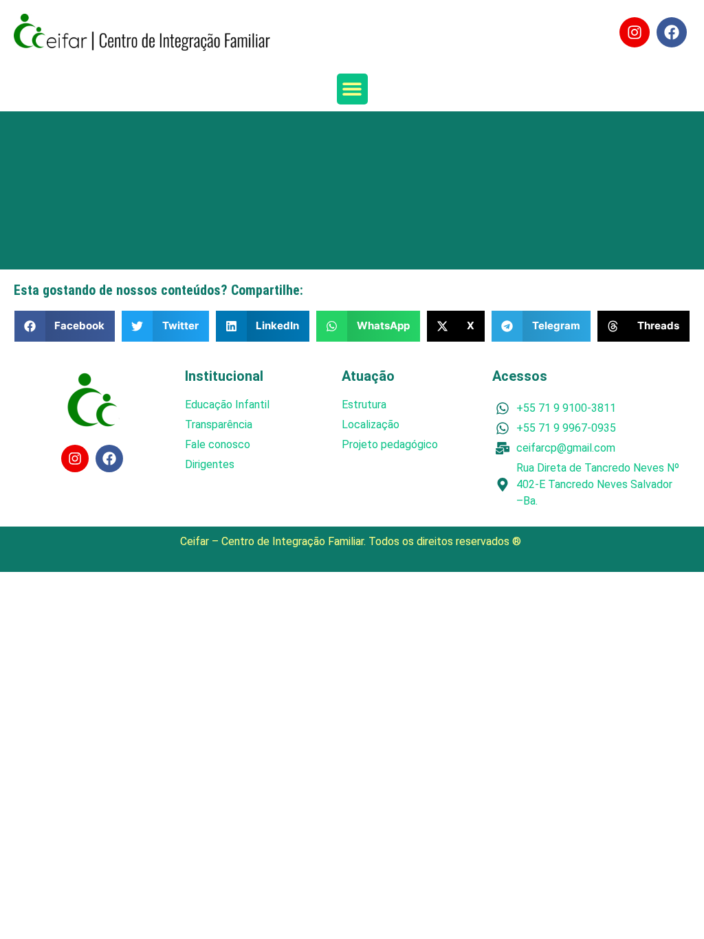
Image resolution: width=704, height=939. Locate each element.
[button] (352, 89)
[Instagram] (634, 32)
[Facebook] (672, 32)
